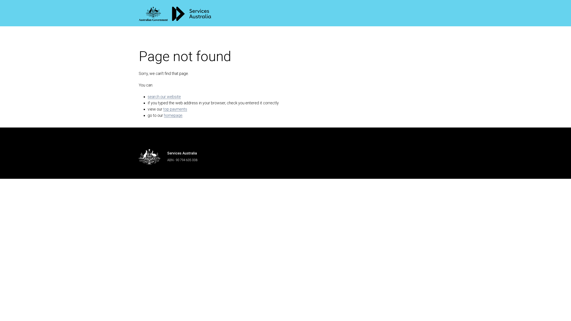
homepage (173, 115)
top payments (175, 109)
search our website (164, 96)
